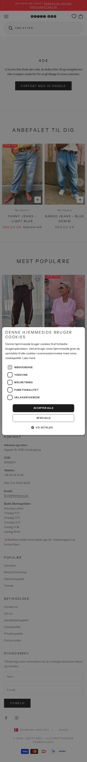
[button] (43, 427)
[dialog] (43, 381)
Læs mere (28, 358)
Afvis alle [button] (43, 418)
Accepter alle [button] (43, 408)
